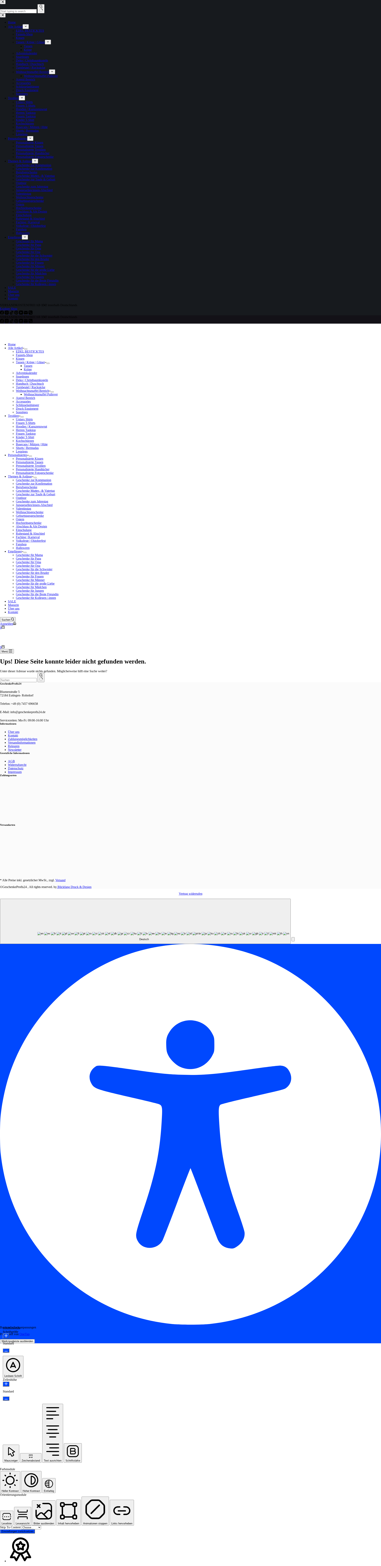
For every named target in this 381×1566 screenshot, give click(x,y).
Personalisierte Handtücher (32, 469)
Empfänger (15, 551)
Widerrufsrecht (17, 764)
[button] (293, 939)
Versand (60, 880)
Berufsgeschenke (26, 487)
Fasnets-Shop (24, 355)
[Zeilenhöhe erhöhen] (6, 1384)
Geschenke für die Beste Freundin (37, 594)
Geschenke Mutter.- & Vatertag (35, 490)
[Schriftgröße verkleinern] (6, 1350)
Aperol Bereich (25, 398)
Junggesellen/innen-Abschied (34, 505)
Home (12, 344)
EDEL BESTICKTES (30, 351)
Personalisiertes (17, 455)
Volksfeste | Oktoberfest (31, 540)
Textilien (13, 415)
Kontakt (13, 612)
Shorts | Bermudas (27, 448)
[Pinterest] (16, 321)
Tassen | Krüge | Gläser (30, 362)
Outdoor (21, 498)
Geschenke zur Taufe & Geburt (35, 494)
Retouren (13, 746)
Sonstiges (22, 412)
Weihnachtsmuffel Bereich (32, 390)
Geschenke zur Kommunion (33, 480)
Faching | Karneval (28, 537)
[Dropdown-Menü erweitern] (25, 349)
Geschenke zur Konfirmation (34, 483)
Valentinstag (23, 508)
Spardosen (22, 376)
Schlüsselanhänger (27, 405)
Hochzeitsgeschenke (28, 523)
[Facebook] (2, 321)
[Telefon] (31, 321)
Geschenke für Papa (28, 558)
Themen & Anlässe (20, 476)
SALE (12, 601)
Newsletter (14, 749)
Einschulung (24, 530)
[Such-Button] (41, 677)
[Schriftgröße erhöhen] (6, 1336)
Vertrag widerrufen (190, 893)
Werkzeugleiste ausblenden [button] (17, 1341)
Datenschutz (15, 768)
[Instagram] (7, 321)
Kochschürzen (25, 440)
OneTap (24, 1334)
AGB (11, 761)
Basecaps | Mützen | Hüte (32, 444)
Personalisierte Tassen (29, 462)
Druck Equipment (27, 408)
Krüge (28, 369)
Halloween (23, 547)
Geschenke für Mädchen (31, 587)
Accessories (23, 401)
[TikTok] (12, 321)
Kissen (20, 358)
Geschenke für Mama (29, 555)
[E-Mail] (26, 321)
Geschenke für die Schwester (34, 569)
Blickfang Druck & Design (74, 887)
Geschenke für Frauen (30, 576)
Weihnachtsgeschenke (29, 512)
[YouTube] (21, 321)
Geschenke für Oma (28, 562)
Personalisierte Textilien (31, 465)
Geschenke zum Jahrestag (32, 501)
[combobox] (18, 680)
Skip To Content (10, 1527)
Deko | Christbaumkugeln (32, 380)
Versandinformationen (22, 742)
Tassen (28, 365)
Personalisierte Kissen (29, 458)
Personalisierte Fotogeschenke (35, 473)
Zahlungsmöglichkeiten (22, 739)
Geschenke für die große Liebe (35, 583)
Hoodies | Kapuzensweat (31, 426)
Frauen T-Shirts (25, 423)
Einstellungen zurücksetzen (17, 1531)
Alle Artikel (15, 348)
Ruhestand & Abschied (30, 533)
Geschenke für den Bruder (32, 572)
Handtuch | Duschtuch (30, 383)
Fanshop (21, 544)
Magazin (13, 605)
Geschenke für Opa (28, 565)
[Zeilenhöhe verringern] (6, 1398)
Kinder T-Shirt (25, 437)
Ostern (20, 519)
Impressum (15, 772)
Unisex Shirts (24, 419)
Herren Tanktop (26, 430)
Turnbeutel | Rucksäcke (30, 387)
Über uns (13, 608)
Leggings (22, 451)
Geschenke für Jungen (30, 590)
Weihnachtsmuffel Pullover (41, 394)
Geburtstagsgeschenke (30, 515)
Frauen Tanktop (26, 433)
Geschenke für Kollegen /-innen (36, 597)
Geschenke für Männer (30, 580)
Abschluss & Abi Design (31, 526)
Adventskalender (26, 373)
